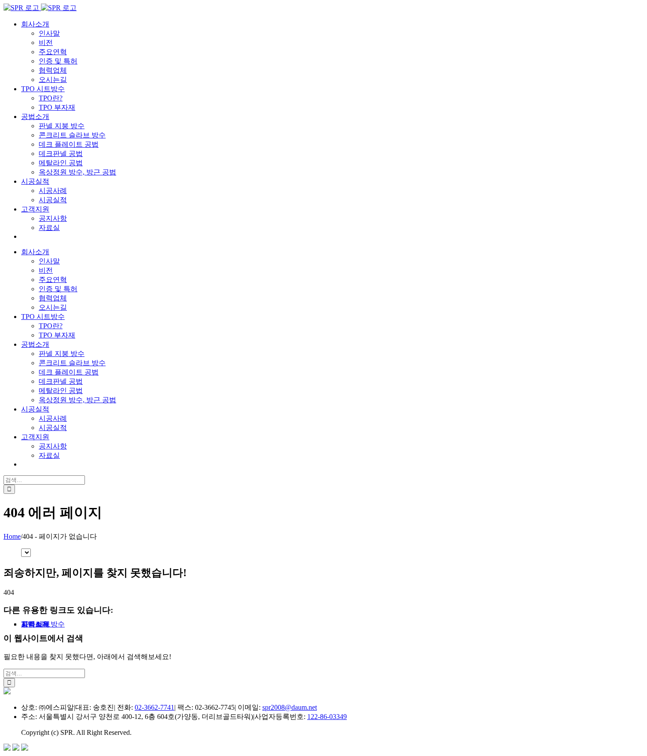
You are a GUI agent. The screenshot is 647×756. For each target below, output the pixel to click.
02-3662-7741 (154, 707)
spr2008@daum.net (289, 707)
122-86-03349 (327, 716)
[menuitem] (35, 24)
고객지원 (35, 624)
